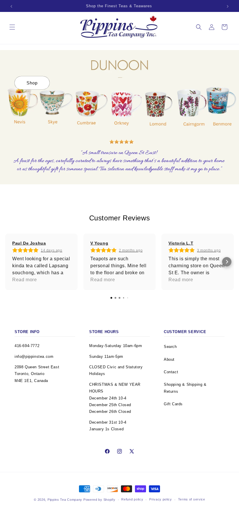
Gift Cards (173, 404)
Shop (32, 82)
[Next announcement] (227, 6)
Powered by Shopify (99, 499)
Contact (171, 372)
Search (170, 346)
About (169, 359)
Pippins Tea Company (65, 499)
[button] (12, 27)
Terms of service (191, 499)
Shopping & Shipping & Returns (185, 387)
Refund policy (132, 499)
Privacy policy (160, 499)
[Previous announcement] (11, 6)
